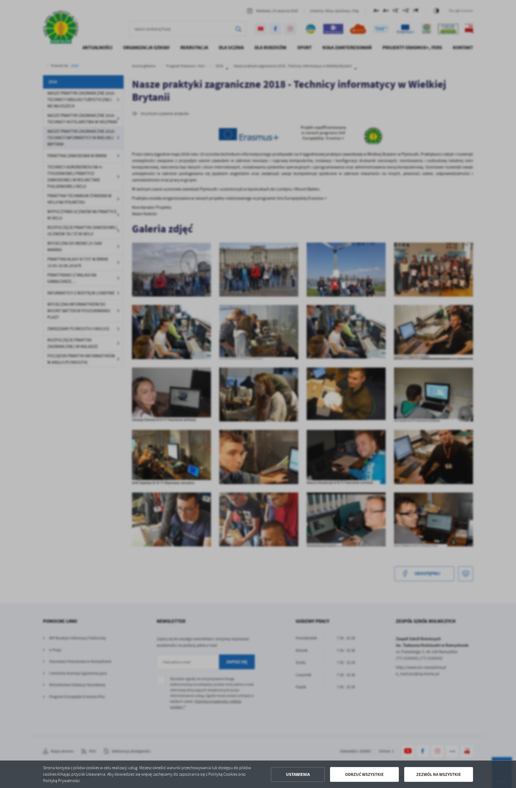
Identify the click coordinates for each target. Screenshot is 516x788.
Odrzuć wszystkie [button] (364, 774)
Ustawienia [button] (298, 774)
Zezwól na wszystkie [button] (438, 774)
